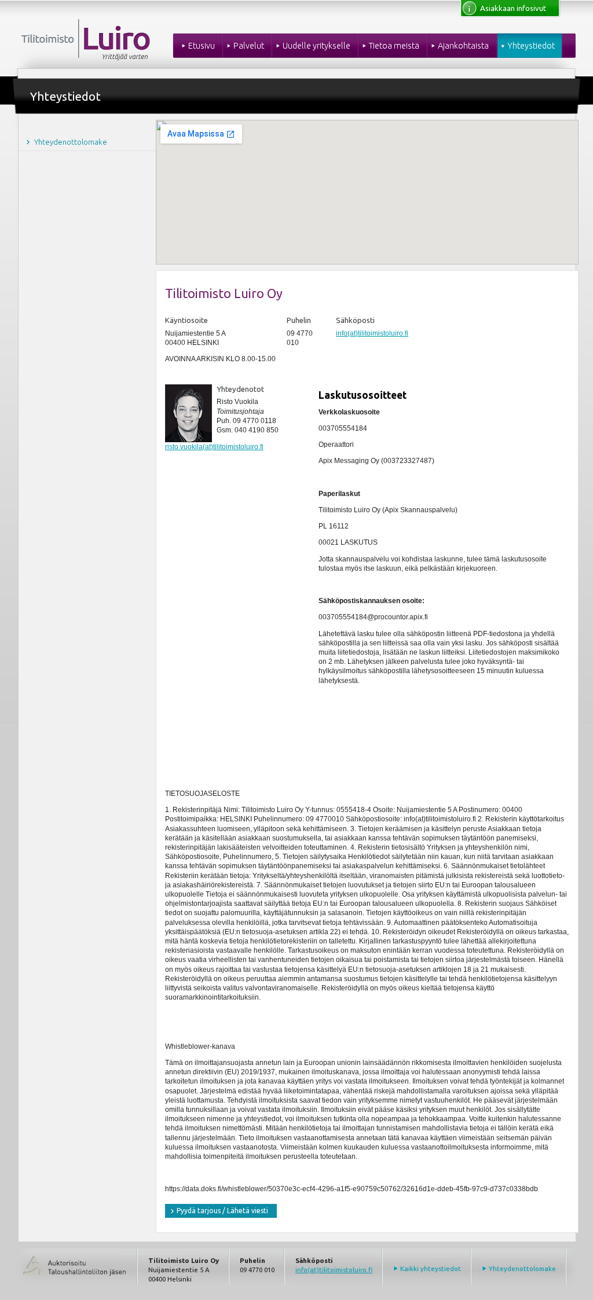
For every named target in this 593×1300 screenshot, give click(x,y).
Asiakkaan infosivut (513, 8)
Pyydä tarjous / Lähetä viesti (222, 1210)
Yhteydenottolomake (522, 1268)
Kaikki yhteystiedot (430, 1268)
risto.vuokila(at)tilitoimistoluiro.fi (214, 447)
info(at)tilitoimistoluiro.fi (372, 333)
